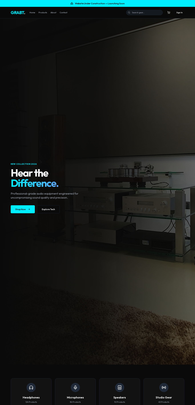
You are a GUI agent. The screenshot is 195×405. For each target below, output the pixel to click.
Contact (63, 12)
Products (43, 12)
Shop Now (20, 209)
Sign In (179, 12)
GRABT (18, 12)
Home (32, 12)
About (53, 12)
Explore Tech (48, 209)
